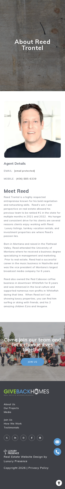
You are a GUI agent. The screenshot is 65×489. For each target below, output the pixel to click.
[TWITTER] (7, 438)
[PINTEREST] (40, 438)
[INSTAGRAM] (23, 438)
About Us (9, 404)
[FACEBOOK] (32, 438)
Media (7, 412)
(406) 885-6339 (26, 178)
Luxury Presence (15, 461)
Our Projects (11, 408)
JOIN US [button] (32, 361)
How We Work (13, 423)
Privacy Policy (38, 468)
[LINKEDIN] (15, 438)
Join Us (8, 419)
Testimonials (11, 427)
